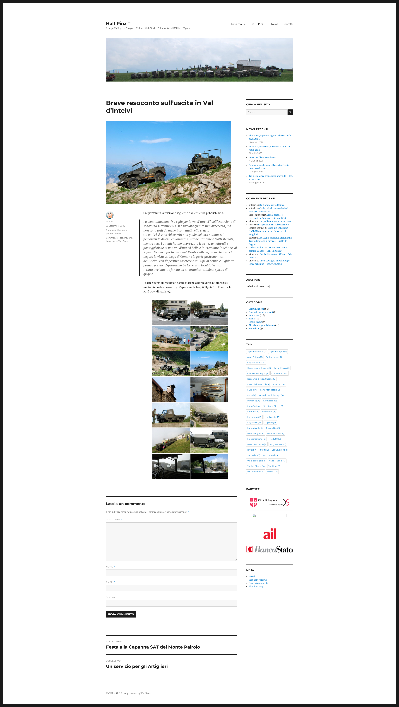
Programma (278, 444)
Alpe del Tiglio (278, 351)
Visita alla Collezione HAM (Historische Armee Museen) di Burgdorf (268, 231)
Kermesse (270, 400)
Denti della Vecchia (258, 384)
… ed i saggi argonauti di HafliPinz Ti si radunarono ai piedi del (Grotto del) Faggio (270, 241)
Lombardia (111, 241)
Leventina (269, 411)
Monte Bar (273, 428)
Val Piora (274, 466)
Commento (112, 237)
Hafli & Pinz (256, 24)
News (274, 24)
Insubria (128, 237)
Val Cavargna (280, 450)
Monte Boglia (255, 433)
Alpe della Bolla (256, 351)
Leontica (253, 411)
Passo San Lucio (257, 444)
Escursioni (111, 230)
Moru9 (109, 221)
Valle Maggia (277, 460)
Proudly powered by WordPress (136, 693)
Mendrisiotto (255, 428)
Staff (264, 450)
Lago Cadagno (256, 406)
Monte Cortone (256, 439)
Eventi (252, 318)
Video (272, 471)
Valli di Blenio (256, 466)
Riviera (252, 450)
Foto (121, 237)
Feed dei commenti (258, 583)
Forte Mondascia (270, 389)
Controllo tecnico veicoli (261, 312)
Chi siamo (235, 24)
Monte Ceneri (275, 433)
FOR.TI (252, 389)
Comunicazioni (256, 309)
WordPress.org (256, 586)
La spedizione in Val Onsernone (275, 221)
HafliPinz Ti (119, 23)
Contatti (288, 24)
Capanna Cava (256, 362)
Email (110, 582)
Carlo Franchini (256, 247)
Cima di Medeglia (257, 373)
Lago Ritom (275, 406)
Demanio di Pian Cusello (261, 379)
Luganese (254, 422)
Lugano (270, 422)
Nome (110, 566)
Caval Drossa (282, 368)
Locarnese (254, 417)
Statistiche (254, 328)
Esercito (279, 384)
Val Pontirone (255, 471)
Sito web (112, 597)
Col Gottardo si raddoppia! (272, 205)
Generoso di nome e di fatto (262, 157)
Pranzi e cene (255, 322)
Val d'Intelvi (124, 241)
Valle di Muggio (256, 460)
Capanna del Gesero (259, 368)
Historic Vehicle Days (271, 395)
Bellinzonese (274, 357)
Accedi (252, 576)
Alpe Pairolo (255, 357)
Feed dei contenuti (258, 580)
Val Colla (253, 455)
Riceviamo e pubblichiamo (262, 325)
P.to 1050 (275, 439)
